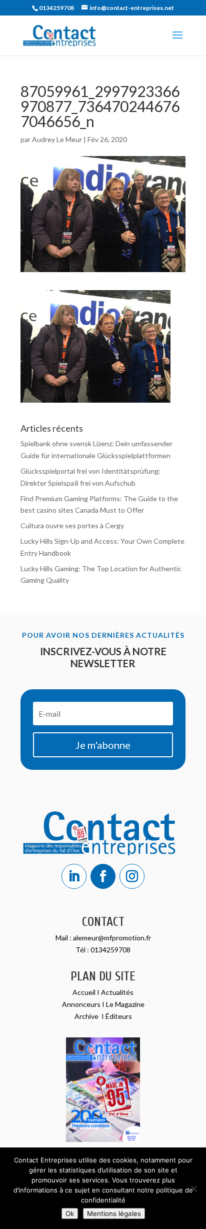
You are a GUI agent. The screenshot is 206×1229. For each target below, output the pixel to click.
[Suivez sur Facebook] (103, 876)
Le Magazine (125, 1004)
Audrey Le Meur (57, 139)
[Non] (193, 1188)
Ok (70, 1213)
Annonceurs (81, 1004)
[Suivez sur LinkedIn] (74, 876)
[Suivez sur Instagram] (132, 876)
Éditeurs (119, 1016)
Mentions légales (114, 1213)
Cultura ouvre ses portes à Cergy (72, 525)
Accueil (84, 992)
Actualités (117, 992)
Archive (87, 1016)
